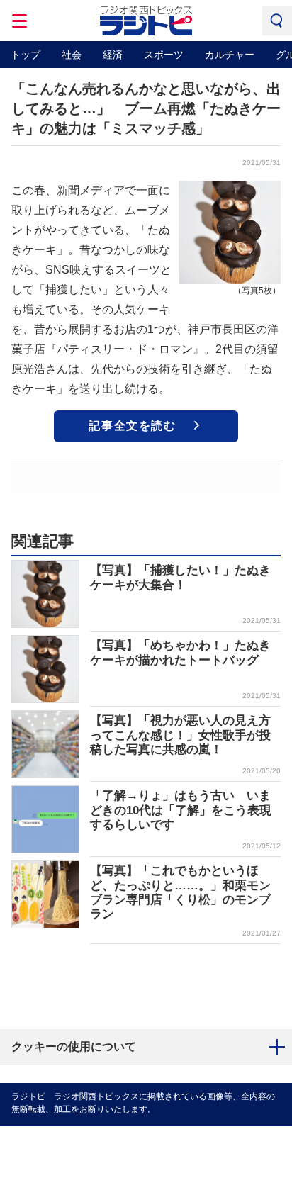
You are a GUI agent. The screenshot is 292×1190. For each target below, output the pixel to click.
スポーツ (164, 54)
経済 (113, 54)
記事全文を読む (132, 426)
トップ (25, 54)
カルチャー (229, 54)
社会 (72, 54)
